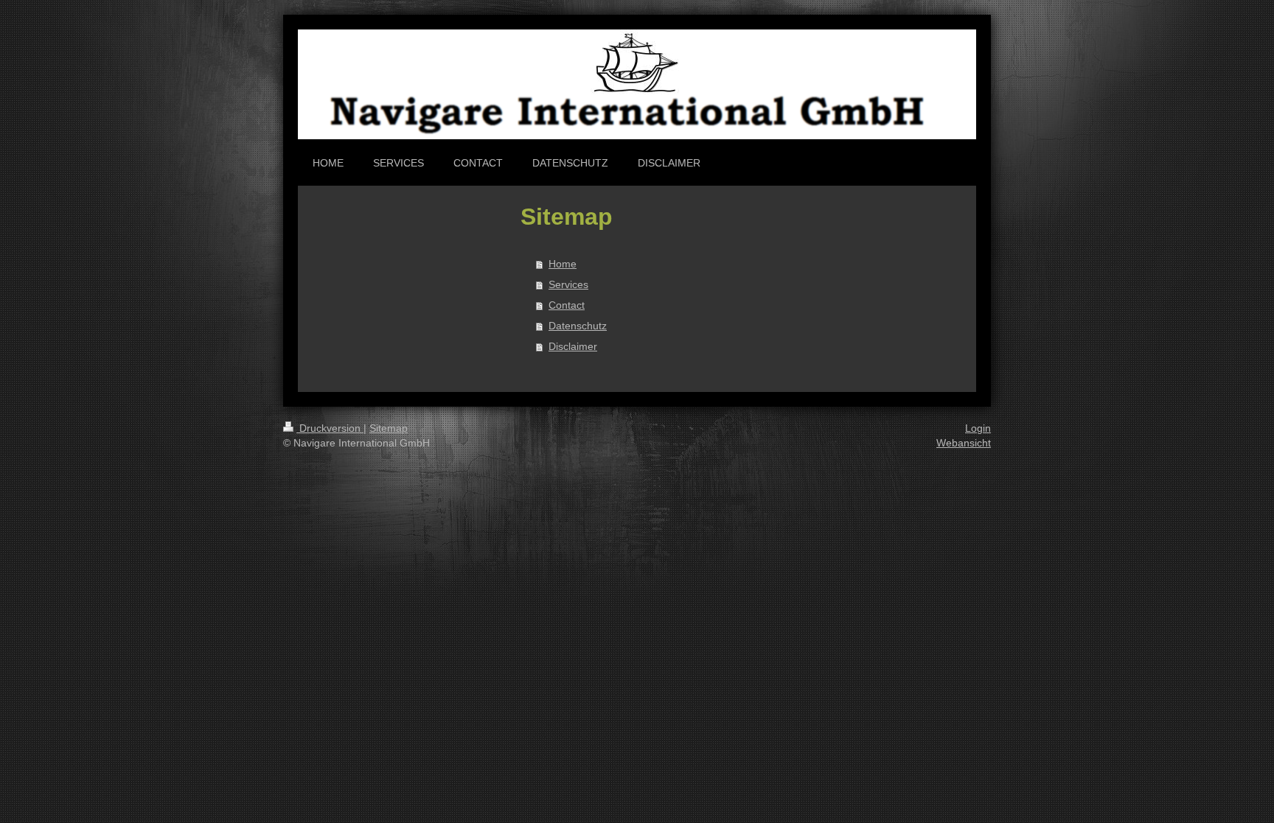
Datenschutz (578, 326)
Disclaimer (573, 346)
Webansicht (963, 443)
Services (568, 284)
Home (563, 264)
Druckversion (329, 428)
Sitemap (388, 428)
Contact (567, 305)
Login (978, 428)
